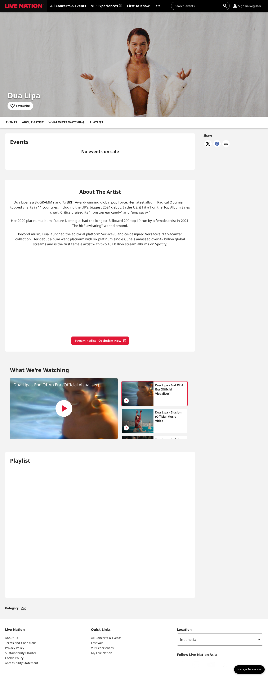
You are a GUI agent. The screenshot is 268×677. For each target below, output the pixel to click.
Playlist (96, 122)
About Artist (33, 122)
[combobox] (198, 6)
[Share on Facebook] (217, 146)
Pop (23, 608)
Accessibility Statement (21, 663)
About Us (11, 638)
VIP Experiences (102, 648)
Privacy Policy (14, 648)
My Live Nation (101, 653)
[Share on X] (208, 146)
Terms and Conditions (20, 643)
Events (11, 122)
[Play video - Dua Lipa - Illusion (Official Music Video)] (126, 427)
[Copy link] (226, 144)
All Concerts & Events (106, 638)
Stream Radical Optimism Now (98, 341)
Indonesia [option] (188, 639)
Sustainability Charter (20, 653)
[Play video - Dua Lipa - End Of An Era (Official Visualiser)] (63, 408)
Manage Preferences (249, 669)
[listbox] (220, 639)
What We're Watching (67, 122)
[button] (23, 6)
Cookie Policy (14, 658)
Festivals (97, 643)
